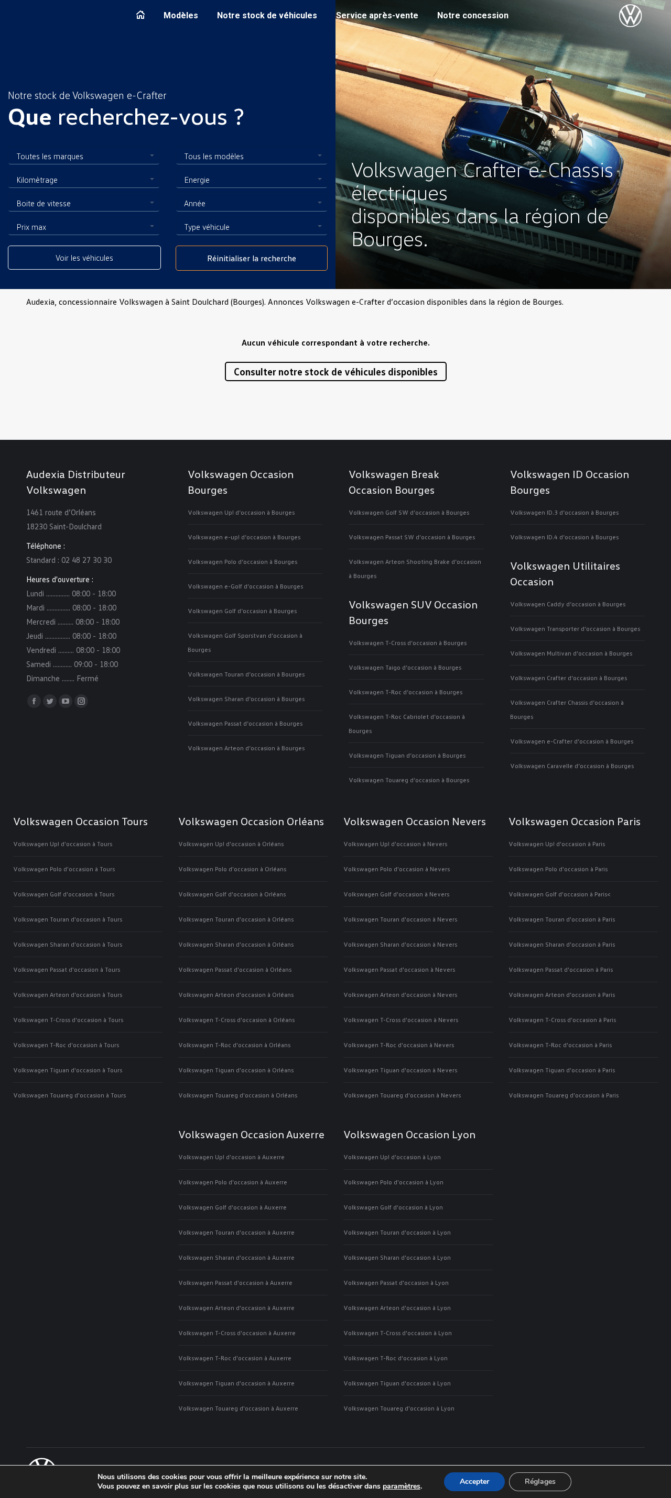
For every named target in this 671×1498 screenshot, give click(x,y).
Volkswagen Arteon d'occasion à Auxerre (236, 1308)
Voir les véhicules (84, 257)
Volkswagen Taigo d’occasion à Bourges (405, 667)
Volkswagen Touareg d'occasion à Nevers (402, 1095)
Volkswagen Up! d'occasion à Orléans (231, 844)
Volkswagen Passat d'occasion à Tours (66, 969)
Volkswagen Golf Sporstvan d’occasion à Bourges (245, 642)
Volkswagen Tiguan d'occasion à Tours (67, 1070)
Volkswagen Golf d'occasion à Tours (63, 894)
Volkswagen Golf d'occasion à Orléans (232, 894)
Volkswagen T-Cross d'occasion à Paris (562, 1020)
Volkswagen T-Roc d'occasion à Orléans (234, 1045)
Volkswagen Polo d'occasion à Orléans (232, 869)
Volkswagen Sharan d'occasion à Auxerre (236, 1257)
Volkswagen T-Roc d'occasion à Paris (560, 1045)
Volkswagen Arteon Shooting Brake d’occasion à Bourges (415, 569)
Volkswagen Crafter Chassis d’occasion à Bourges (567, 709)
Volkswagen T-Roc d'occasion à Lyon (395, 1358)
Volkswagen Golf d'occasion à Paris (557, 894)
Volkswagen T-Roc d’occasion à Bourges (405, 692)
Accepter (474, 1481)
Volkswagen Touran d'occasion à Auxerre (236, 1232)
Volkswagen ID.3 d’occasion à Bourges (564, 512)
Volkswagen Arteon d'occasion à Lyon (397, 1308)
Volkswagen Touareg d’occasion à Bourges (409, 780)
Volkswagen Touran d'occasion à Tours (67, 919)
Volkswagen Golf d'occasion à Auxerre (232, 1207)
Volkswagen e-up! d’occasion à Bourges (244, 537)
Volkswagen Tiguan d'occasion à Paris (561, 1070)
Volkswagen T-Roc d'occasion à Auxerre (234, 1358)
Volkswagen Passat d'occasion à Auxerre (235, 1282)
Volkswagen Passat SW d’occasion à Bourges (412, 537)
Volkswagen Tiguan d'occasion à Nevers (400, 1070)
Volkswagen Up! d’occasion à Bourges (241, 512)
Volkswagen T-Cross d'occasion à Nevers (400, 1020)
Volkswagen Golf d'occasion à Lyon (393, 1207)
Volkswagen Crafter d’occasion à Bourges (568, 678)
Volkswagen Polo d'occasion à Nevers (396, 869)
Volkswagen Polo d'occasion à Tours (64, 869)
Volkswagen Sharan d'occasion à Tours (67, 944)
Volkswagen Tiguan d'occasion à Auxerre (236, 1383)
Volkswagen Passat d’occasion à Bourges (245, 723)
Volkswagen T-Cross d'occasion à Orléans (236, 1020)
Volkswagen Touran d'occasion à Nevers (400, 919)
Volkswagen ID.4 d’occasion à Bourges (564, 537)
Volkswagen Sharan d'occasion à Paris (561, 944)
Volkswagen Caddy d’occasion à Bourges (567, 604)
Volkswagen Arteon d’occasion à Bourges (246, 748)
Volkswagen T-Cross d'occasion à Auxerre (237, 1333)
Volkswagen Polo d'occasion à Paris (558, 869)
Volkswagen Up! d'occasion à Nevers (395, 844)
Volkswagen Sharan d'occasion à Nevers (400, 944)
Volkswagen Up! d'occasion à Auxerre (231, 1157)
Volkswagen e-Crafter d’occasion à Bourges (571, 741)
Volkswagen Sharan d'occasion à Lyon (397, 1257)
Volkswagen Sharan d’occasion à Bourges (246, 699)
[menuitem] (140, 15)
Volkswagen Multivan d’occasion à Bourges (571, 653)
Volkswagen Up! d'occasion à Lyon (392, 1157)
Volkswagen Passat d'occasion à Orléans (234, 969)
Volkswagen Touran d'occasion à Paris (561, 919)
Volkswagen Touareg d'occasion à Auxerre (238, 1408)
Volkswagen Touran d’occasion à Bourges (246, 674)
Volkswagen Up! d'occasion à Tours (62, 844)
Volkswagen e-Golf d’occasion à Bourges (245, 586)
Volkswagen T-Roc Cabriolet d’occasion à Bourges (407, 724)
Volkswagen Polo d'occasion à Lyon (393, 1182)
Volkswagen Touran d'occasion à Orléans (236, 919)
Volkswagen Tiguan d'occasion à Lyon (397, 1383)
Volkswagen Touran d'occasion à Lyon (397, 1232)
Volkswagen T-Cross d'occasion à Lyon (397, 1333)
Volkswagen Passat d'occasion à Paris (560, 969)
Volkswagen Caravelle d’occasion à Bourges (572, 766)
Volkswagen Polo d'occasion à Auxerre (232, 1182)
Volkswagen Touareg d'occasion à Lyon (398, 1408)
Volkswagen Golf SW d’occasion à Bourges (409, 512)
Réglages (540, 1481)
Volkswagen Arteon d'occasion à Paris (561, 994)
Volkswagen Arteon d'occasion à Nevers (400, 994)
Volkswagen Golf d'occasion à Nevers (396, 894)
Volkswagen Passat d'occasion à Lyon (396, 1282)
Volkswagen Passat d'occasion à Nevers (399, 969)
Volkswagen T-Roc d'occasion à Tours (66, 1045)
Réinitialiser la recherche (251, 258)
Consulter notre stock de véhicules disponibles (336, 371)
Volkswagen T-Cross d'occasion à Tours (68, 1020)
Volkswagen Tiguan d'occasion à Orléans (236, 1070)
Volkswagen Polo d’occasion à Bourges (242, 561)
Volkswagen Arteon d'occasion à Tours (67, 994)
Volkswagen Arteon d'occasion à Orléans (236, 994)
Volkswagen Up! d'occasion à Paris (556, 844)
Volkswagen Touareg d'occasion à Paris (563, 1095)
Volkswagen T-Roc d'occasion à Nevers (398, 1045)
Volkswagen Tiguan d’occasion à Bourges (407, 755)
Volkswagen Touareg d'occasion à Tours (69, 1095)
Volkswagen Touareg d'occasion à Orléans (237, 1095)
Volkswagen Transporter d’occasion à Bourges (575, 629)
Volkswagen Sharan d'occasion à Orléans (236, 944)
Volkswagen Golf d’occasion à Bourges (242, 611)
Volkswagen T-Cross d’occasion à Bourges (408, 643)
